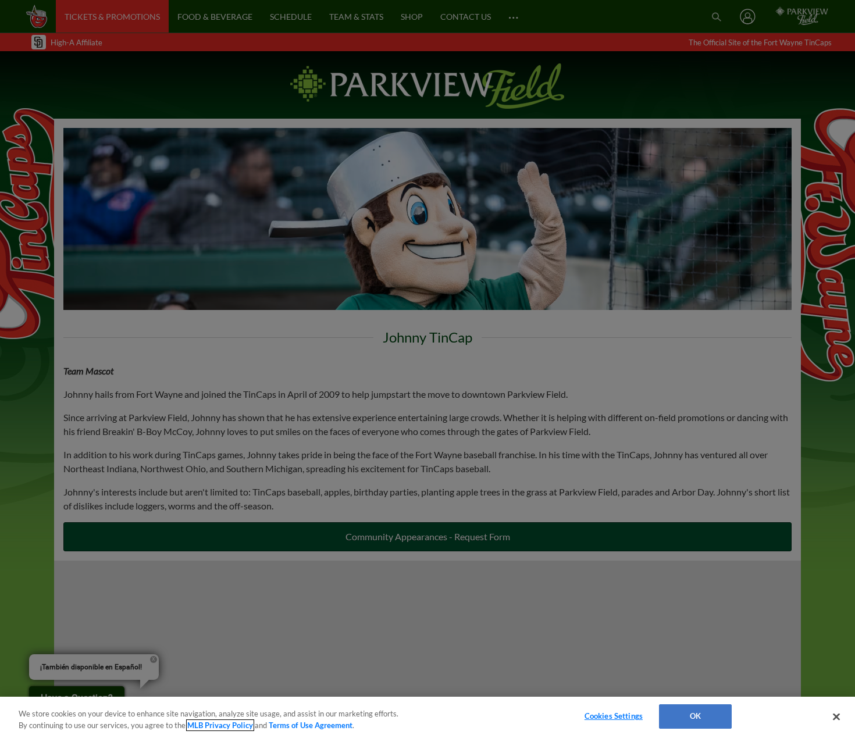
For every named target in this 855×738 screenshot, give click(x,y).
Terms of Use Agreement (310, 725)
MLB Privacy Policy (220, 725)
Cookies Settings (614, 716)
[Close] (836, 716)
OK (695, 716)
